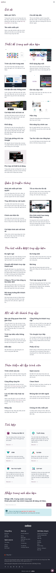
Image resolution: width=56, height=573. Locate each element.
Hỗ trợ (22, 535)
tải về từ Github (18, 400)
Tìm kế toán (23, 543)
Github (6, 544)
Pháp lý (39, 548)
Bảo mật (39, 549)
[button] (54, 2)
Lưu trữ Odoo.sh (25, 533)
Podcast (39, 542)
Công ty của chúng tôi (42, 533)
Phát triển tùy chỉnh (25, 539)
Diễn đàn (7, 536)
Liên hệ (39, 536)
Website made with (26, 571)
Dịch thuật (7, 548)
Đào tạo (23, 540)
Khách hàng (40, 545)
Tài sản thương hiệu (42, 535)
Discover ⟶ (9, 444)
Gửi (49, 504)
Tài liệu (6, 535)
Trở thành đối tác (25, 547)
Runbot (6, 546)
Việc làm (39, 538)
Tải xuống (7, 542)
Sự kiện (39, 540)
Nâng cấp (23, 537)
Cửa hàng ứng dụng (16, 386)
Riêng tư (44, 548)
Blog (38, 544)
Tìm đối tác (23, 545)
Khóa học (7, 533)
